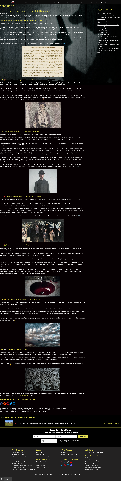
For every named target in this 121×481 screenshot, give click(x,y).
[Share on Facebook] (1, 404)
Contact (106, 2)
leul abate (66, 410)
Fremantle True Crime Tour (19, 456)
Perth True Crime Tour (18, 464)
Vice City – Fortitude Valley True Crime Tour (23, 469)
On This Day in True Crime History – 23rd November (25, 11)
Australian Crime (6, 408)
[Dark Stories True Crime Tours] (13, 2)
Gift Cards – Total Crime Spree (69, 456)
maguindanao (73, 410)
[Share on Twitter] (10, 404)
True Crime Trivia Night (42, 467)
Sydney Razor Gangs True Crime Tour (22, 465)
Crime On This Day (79, 2)
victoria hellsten (42, 411)
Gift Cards (89, 2)
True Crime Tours (27, 2)
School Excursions (41, 465)
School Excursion (41, 2)
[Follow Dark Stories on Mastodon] (71, 466)
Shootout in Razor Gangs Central (93, 461)
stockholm (29, 411)
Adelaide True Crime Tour (19, 452)
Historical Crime (32, 408)
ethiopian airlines (29, 410)
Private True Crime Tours (42, 463)
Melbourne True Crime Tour (19, 460)
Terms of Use (76, 474)
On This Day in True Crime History (94, 452)
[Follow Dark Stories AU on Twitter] (62, 466)
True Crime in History (60, 408)
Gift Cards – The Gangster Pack (69, 454)
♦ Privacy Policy (66, 474)
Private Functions (66, 2)
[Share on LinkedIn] (14, 404)
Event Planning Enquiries (42, 456)
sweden (35, 411)
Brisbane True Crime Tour (19, 454)
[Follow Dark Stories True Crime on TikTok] (68, 463)
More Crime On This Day (111, 423)
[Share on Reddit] (4, 404)
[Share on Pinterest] (7, 404)
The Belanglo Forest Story (91, 469)
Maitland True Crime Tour (19, 458)
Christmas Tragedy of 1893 (92, 465)
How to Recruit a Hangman (92, 460)
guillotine (37, 410)
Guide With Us (40, 454)
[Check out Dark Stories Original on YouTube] (71, 463)
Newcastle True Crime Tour (19, 462)
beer (9, 410)
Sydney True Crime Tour (18, 467)
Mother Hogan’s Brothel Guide (93, 467)
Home (19, 2)
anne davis (4, 410)
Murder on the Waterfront (91, 463)
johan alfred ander (58, 410)
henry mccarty (44, 410)
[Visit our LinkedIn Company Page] (68, 466)
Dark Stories (24, 408)
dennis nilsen (21, 410)
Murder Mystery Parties (42, 461)
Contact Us (39, 452)
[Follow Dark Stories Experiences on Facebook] (65, 463)
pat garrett (6, 411)
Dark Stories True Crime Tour (21, 395)
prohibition (18, 411)
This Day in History (42, 408)
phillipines (12, 411)
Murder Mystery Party (53, 2)
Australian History (15, 408)
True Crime (51, 408)
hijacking (50, 410)
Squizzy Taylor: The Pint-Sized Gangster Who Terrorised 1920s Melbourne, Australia (108, 50)
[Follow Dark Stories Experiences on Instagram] (62, 463)
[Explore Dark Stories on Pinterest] (65, 466)
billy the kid (14, 410)
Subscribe (83, 436)
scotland (24, 411)
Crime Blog (99, 2)
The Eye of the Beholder (91, 458)
